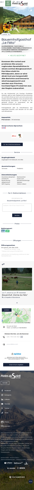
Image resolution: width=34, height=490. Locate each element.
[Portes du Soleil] (20, 3)
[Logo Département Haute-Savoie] (18, 463)
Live (1, 2)
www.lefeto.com (12, 344)
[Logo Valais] (26, 463)
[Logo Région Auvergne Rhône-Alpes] (8, 463)
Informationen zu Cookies (21, 459)
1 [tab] (17, 302)
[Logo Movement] (11, 468)
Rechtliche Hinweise (5, 457)
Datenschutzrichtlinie (14, 457)
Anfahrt (6, 310)
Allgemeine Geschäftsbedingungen (8, 459)
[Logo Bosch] (21, 468)
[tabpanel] (17, 284)
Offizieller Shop (30, 459)
